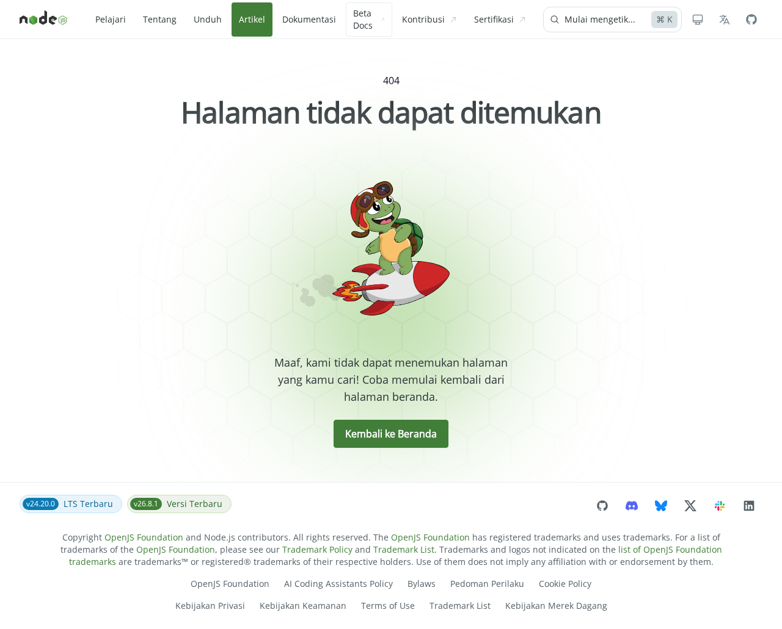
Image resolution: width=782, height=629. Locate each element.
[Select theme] (698, 20)
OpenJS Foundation (143, 537)
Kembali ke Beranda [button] (391, 433)
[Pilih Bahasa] (725, 20)
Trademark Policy (317, 549)
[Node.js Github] (751, 20)
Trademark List (403, 549)
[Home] (44, 19)
